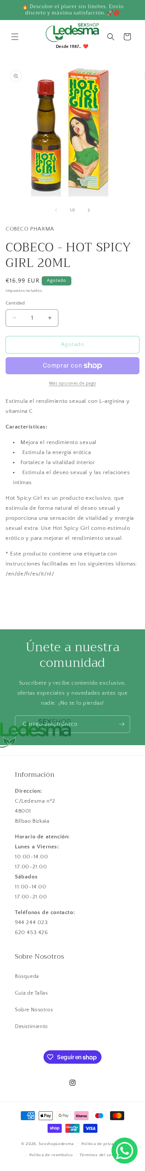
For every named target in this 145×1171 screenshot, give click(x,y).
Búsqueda (27, 976)
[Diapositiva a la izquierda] (56, 210)
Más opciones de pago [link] (72, 383)
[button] (15, 37)
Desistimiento (31, 1027)
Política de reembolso (51, 1155)
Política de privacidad (102, 1144)
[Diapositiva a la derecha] (89, 210)
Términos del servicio (101, 1155)
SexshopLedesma (56, 1143)
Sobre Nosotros (34, 1010)
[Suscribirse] (121, 724)
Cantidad (15, 303)
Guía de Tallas (31, 993)
